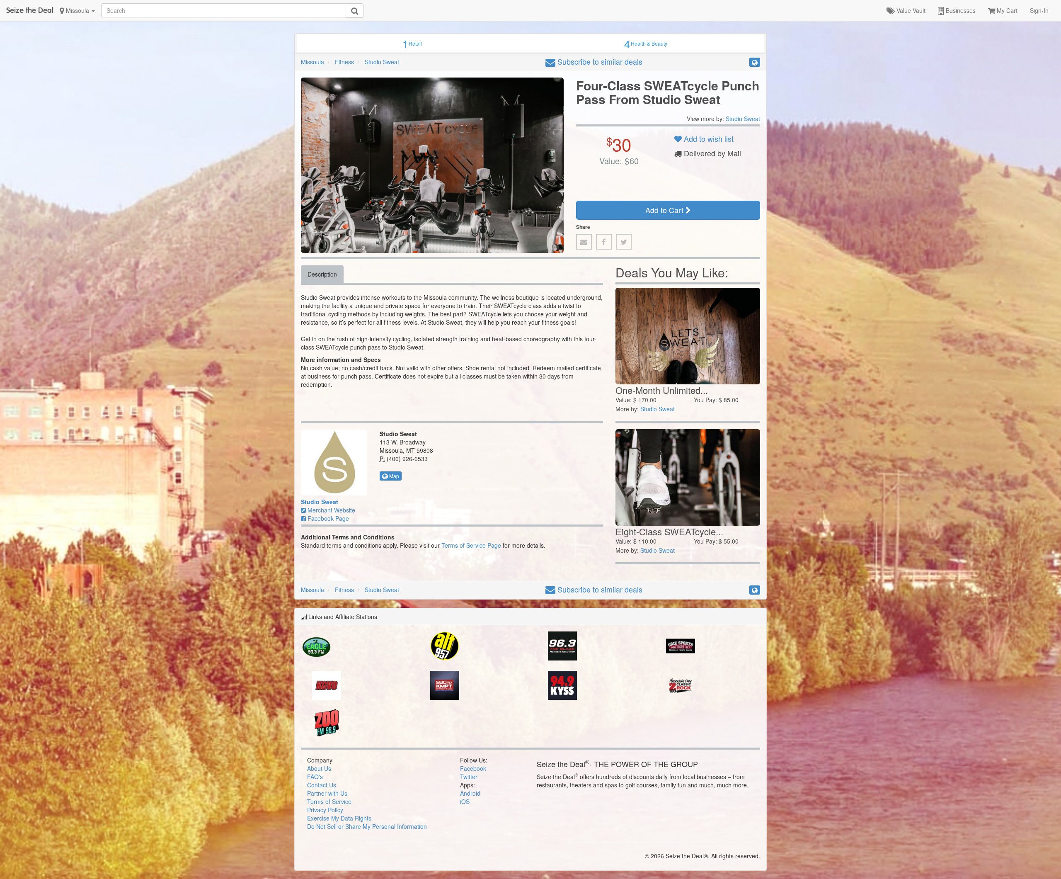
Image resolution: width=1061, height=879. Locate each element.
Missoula (77, 10)
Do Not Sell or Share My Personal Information (367, 826)
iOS (465, 801)
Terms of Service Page (471, 545)
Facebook (473, 768)
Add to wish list (708, 138)
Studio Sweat (382, 62)
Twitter (468, 776)
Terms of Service (329, 801)
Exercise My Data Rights (339, 818)
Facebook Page (327, 518)
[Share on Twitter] (624, 242)
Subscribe (598, 61)
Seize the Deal (29, 10)
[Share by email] (584, 242)
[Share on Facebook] (604, 242)
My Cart (1006, 10)
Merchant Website (330, 510)
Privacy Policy (325, 810)
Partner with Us (327, 793)
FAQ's (315, 776)
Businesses (960, 10)
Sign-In (1039, 10)
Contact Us (321, 785)
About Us (319, 768)
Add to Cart (665, 209)
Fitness (344, 62)
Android (470, 793)
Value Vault (910, 10)
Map (393, 475)
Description (322, 274)
